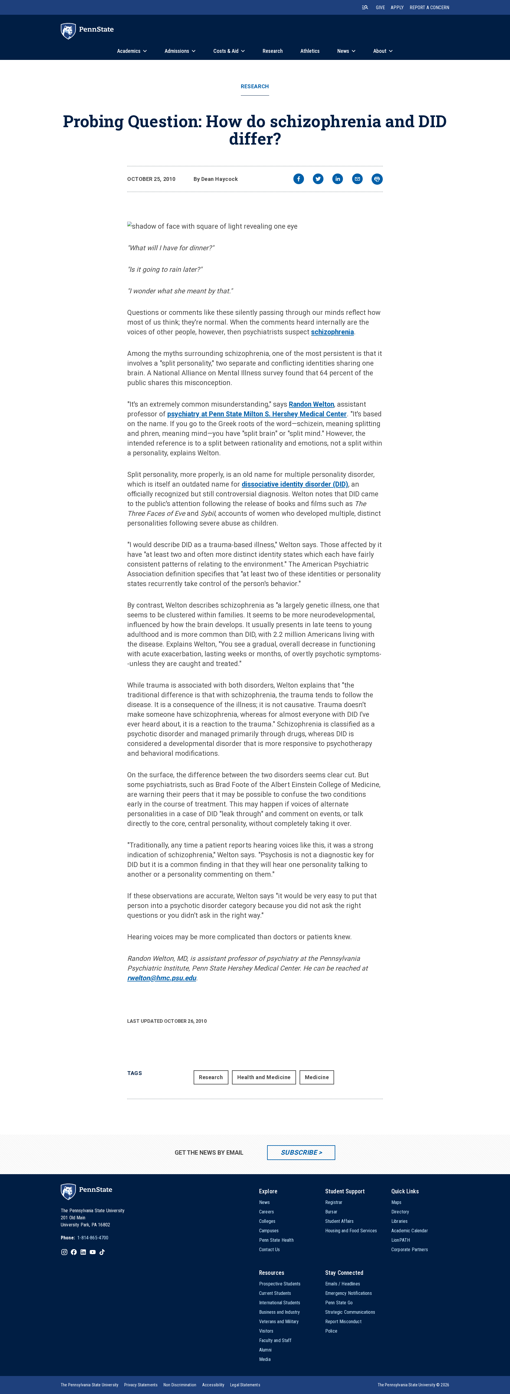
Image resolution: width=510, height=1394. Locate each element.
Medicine (317, 1077)
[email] (357, 180)
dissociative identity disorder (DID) (295, 484)
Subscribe (299, 1152)
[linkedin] (337, 180)
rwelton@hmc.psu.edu (161, 978)
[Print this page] (377, 179)
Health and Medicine (264, 1077)
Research (255, 86)
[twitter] (318, 180)
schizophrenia (332, 332)
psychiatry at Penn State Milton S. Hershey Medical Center (257, 414)
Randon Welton (311, 404)
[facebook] (298, 180)
